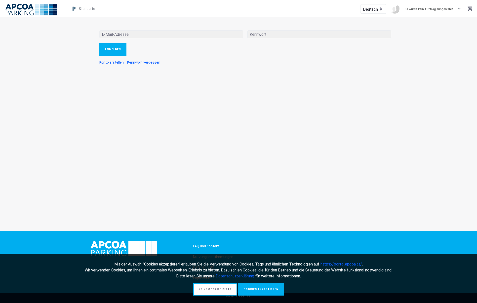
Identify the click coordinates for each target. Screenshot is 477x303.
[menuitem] (111, 62)
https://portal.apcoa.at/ (341, 264)
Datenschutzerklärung (235, 276)
